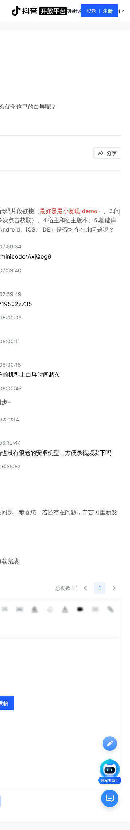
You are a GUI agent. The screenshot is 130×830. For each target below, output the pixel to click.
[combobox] (50, 11)
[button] (85, 588)
